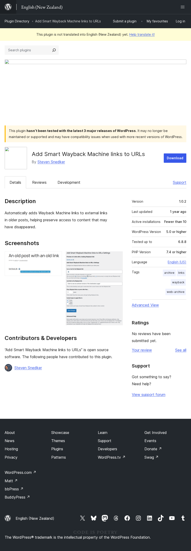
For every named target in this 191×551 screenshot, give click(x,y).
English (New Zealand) (35, 518)
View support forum (148, 394)
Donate (153, 449)
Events (150, 440)
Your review (142, 350)
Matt (11, 480)
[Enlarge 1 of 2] (55, 257)
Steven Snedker (51, 161)
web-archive (175, 292)
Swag (151, 457)
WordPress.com (20, 472)
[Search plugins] (54, 50)
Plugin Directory (17, 21)
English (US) (177, 262)
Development (69, 182)
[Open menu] (183, 7)
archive (169, 272)
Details (15, 182)
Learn (102, 432)
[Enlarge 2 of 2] (116, 257)
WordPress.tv (112, 457)
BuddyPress (17, 497)
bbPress (14, 489)
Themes (58, 440)
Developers (107, 449)
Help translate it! (142, 34)
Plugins (57, 449)
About (10, 432)
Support (179, 182)
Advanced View (145, 305)
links (181, 272)
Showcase (60, 432)
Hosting (11, 449)
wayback (178, 282)
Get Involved (155, 432)
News (9, 440)
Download (175, 158)
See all (180, 350)
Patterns (58, 457)
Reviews (39, 182)
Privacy (11, 457)
